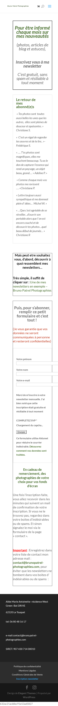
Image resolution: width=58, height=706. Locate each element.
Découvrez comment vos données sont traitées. (31, 450)
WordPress (29, 697)
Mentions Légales (27, 670)
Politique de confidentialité (27, 666)
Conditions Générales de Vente (27, 674)
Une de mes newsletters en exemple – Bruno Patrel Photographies (32, 286)
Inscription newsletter (27, 678)
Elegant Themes (27, 693)
